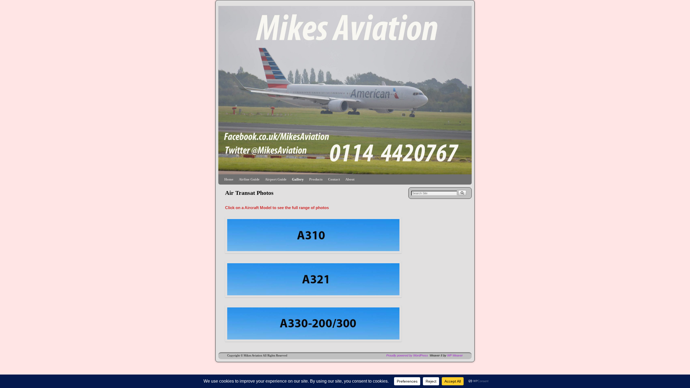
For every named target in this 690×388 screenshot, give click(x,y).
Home (228, 179)
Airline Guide (249, 179)
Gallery (298, 179)
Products (316, 179)
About (349, 179)
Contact (334, 179)
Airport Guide (276, 179)
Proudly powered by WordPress (407, 355)
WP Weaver (455, 355)
